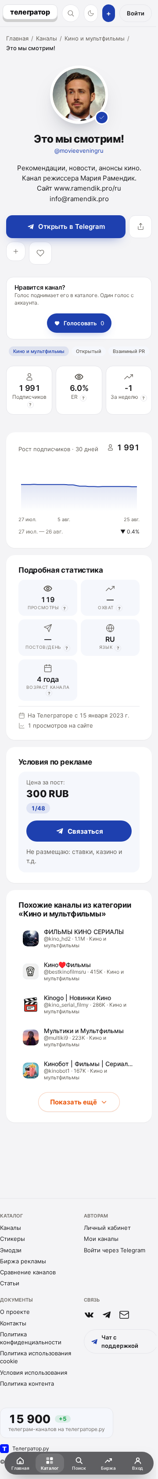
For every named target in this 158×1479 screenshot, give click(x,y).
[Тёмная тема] (91, 13)
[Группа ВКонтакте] (89, 1315)
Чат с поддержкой (119, 1341)
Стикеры (12, 1238)
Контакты (13, 1323)
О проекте (15, 1311)
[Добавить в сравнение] (15, 251)
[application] (79, 490)
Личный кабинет (107, 1227)
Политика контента (27, 1383)
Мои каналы (101, 1238)
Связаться (85, 831)
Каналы (46, 38)
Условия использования (33, 1372)
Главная (17, 38)
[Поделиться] (140, 226)
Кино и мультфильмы (95, 38)
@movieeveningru (79, 150)
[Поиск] (70, 13)
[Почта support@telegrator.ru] (124, 1315)
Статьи (9, 1283)
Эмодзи (11, 1250)
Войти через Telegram (114, 1250)
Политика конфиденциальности (30, 1338)
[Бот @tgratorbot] (106, 1315)
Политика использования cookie (35, 1357)
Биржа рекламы (23, 1261)
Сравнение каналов (28, 1272)
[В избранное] (40, 253)
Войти (135, 13)
